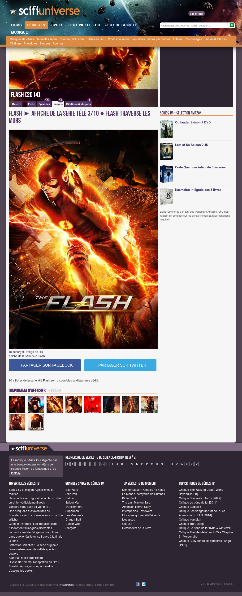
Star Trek (71, 494)
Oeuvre (16, 104)
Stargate (70, 528)
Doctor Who (73, 524)
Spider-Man (72, 502)
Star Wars (71, 489)
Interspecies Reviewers (137, 511)
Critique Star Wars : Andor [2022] (200, 498)
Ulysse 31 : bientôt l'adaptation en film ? (34, 562)
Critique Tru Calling (191, 524)
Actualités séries (46, 39)
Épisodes (44, 103)
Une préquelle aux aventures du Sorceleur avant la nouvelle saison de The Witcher (36, 515)
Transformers (73, 506)
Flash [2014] (25, 95)
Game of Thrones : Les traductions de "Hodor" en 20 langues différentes (33, 526)
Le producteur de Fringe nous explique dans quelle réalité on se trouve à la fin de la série (35, 536)
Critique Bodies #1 (191, 506)
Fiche (31, 104)
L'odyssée (128, 519)
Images (58, 103)
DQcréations (68, 584)
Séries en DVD (96, 39)
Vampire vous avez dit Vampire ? (30, 506)
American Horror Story (136, 506)
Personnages (193, 39)
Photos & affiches (215, 39)
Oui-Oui (127, 524)
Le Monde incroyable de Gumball (143, 494)
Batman (70, 498)
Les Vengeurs (74, 515)
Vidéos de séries (119, 39)
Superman (72, 511)
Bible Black (129, 498)
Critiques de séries (22, 39)
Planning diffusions (72, 39)
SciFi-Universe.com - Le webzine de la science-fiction (45, 12)
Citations (15, 43)
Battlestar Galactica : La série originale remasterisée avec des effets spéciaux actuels (33, 549)
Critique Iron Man (190, 519)
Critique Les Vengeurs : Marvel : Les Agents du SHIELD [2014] (202, 513)
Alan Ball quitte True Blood (26, 558)
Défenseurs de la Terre (136, 528)
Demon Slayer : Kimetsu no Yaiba (143, 489)
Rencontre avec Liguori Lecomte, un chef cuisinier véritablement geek (35, 500)
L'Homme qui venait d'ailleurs (141, 515)
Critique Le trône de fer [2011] (198, 502)
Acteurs (177, 39)
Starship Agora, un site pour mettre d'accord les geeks (31, 568)
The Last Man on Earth (136, 502)
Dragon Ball (73, 519)
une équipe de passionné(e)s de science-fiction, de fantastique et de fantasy (33, 468)
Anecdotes (30, 43)
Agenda (58, 43)
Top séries (138, 39)
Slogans (45, 43)
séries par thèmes (158, 39)
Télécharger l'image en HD (26, 352)
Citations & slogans (78, 103)
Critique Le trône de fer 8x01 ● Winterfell (205, 528)
